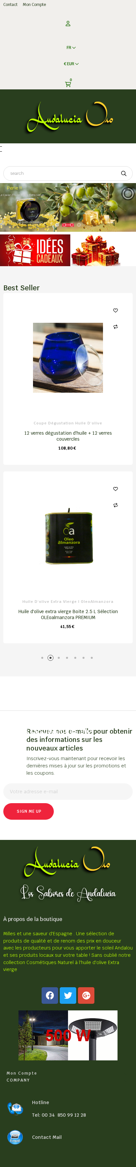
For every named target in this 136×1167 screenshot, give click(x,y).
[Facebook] (50, 995)
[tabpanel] (68, 471)
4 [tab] (68, 659)
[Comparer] (115, 326)
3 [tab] (60, 659)
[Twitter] (68, 995)
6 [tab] (85, 659)
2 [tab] (52, 659)
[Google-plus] (86, 995)
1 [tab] (43, 659)
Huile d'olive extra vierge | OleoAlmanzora (68, 601)
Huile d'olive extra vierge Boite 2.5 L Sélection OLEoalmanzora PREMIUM (68, 614)
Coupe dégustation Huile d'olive (68, 423)
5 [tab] (76, 659)
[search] (124, 173)
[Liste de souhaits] (115, 310)
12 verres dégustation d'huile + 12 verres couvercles (68, 436)
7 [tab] (93, 659)
